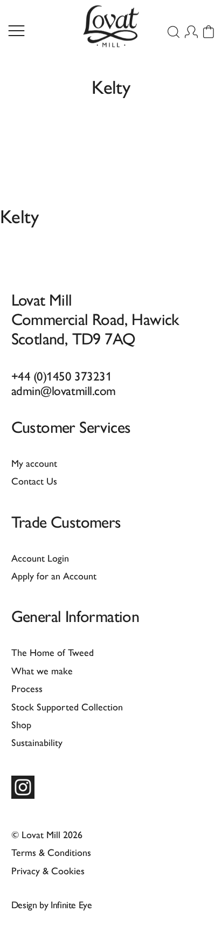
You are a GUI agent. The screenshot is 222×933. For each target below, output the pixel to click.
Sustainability (37, 742)
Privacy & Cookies (48, 870)
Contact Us (34, 480)
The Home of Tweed (52, 652)
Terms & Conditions (51, 852)
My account (34, 462)
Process (27, 688)
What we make (42, 670)
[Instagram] (22, 787)
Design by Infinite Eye (51, 904)
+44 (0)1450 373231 (61, 375)
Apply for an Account (53, 575)
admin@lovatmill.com (63, 390)
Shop (21, 724)
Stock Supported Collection (67, 706)
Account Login (40, 557)
